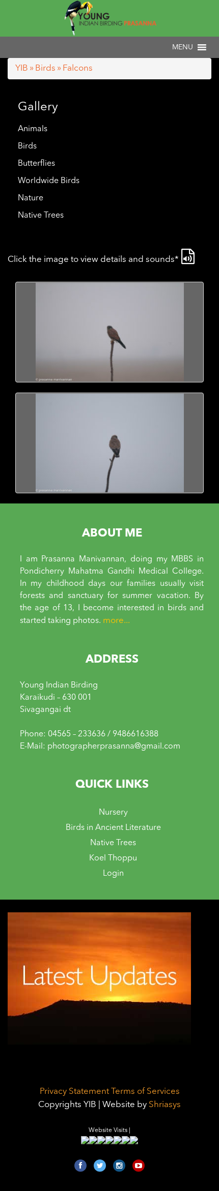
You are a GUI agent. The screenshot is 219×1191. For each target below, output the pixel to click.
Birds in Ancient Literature (113, 828)
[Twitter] (100, 1165)
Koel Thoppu (113, 858)
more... (116, 620)
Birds (45, 68)
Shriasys (165, 1104)
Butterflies (36, 164)
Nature (30, 198)
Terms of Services (145, 1091)
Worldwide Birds (48, 181)
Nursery (113, 813)
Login (113, 874)
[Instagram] (119, 1165)
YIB (21, 68)
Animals (32, 129)
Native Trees (41, 216)
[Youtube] (138, 1165)
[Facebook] (80, 1165)
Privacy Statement (74, 1091)
